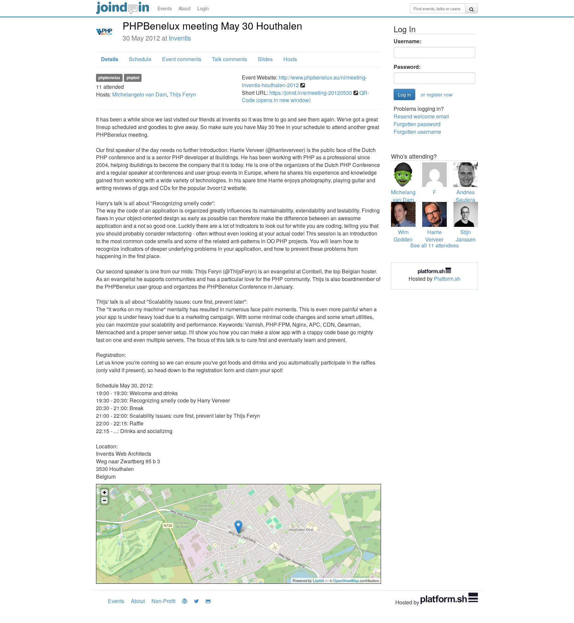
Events (164, 8)
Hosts (290, 59)
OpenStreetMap (346, 580)
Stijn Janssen (466, 235)
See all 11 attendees (434, 245)
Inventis (180, 38)
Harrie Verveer (434, 235)
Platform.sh (447, 278)
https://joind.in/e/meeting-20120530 (310, 92)
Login (203, 8)
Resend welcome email (421, 116)
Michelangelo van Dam (139, 94)
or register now (436, 94)
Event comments (181, 59)
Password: (407, 67)
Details (109, 59)
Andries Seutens (465, 196)
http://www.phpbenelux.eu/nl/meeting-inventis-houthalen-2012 (304, 81)
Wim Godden (403, 235)
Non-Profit (163, 601)
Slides (265, 59)
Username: (407, 41)
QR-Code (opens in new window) (305, 96)
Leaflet (318, 580)
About (184, 8)
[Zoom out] (104, 500)
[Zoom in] (104, 492)
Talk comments (229, 59)
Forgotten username (417, 131)
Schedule (140, 59)
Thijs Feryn (182, 94)
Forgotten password (417, 124)
